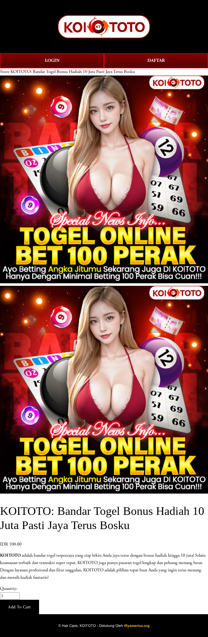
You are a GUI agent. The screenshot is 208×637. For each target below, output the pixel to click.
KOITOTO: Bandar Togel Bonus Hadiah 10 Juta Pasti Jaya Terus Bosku (72, 71)
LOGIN (52, 60)
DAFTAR (156, 60)
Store (4, 71)
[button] (19, 607)
